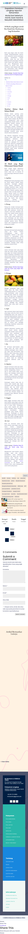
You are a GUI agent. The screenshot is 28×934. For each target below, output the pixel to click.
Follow (12, 529)
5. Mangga (9, 95)
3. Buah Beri (9, 91)
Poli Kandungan (10, 819)
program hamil (16, 491)
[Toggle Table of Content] (6, 80)
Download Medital (11, 895)
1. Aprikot (9, 87)
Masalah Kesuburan (20, 480)
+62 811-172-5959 (12, 794)
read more (6, 674)
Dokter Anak (9, 873)
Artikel (3, 521)
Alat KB (3, 478)
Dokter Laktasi (10, 876)
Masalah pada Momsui (7, 483)
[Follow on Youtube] (7, 540)
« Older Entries (5, 761)
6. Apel (8, 97)
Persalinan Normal (11, 834)
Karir (7, 907)
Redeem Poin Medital (12, 898)
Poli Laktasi (9, 825)
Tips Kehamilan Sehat (22, 494)
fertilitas (14, 478)
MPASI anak (20, 486)
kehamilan (23, 478)
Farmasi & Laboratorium (13, 837)
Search (25, 475)
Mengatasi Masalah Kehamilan (9, 486)
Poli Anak (8, 822)
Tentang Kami (10, 861)
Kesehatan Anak (6, 480)
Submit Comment (20, 614)
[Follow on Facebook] (7, 529)
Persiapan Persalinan (7, 491)
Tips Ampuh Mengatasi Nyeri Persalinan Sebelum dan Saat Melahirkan (13, 741)
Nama (5, 586)
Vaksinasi (17, 496)
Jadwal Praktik (10, 901)
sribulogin (6, 663)
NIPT (25, 486)
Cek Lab (8, 478)
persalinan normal (15, 488)
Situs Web (6, 600)
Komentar (6, 569)
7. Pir (8, 99)
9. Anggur (9, 103)
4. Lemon (9, 93)
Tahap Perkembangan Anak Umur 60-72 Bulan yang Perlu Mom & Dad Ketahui (13, 660)
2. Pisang (9, 89)
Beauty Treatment (11, 843)
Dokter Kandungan (11, 870)
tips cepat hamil (6, 494)
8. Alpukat (9, 101)
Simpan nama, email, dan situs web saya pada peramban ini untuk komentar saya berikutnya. (13, 609)
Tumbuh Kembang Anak (7, 496)
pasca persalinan (6, 488)
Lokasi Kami (9, 867)
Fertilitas (8, 831)
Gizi (18, 478)
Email (5, 593)
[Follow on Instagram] (12, 533)
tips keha (13, 494)
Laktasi (12, 480)
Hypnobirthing (10, 840)
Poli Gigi (8, 828)
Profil (7, 864)
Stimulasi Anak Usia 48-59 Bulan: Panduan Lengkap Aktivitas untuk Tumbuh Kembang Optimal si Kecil (13, 701)
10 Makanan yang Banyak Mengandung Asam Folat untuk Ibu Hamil (16, 506)
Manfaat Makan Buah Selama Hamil (14, 82)
